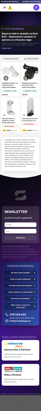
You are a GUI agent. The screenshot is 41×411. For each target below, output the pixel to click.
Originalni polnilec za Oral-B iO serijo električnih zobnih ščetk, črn (29, 85)
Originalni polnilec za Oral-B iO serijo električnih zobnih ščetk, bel (10, 85)
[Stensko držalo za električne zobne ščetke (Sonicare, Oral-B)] (10, 107)
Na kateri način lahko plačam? (20, 286)
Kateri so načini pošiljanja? (20, 279)
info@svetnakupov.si (20, 321)
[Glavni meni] (5, 7)
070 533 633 (18, 314)
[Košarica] (36, 7)
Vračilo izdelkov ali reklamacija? (20, 292)
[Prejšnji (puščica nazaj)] (2, 407)
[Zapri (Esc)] (2, 397)
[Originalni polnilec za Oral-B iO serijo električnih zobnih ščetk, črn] (30, 71)
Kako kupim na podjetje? (20, 299)
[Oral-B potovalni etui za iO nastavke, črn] (30, 107)
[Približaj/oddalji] (8, 397)
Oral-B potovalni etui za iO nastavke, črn (29, 119)
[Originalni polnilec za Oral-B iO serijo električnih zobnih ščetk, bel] (10, 71)
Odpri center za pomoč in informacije (20, 306)
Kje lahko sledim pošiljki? (20, 273)
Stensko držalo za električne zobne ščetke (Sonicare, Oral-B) (8, 121)
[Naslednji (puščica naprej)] (8, 407)
